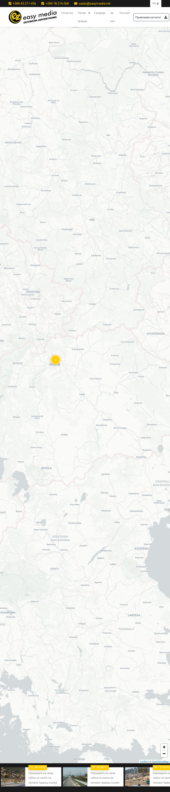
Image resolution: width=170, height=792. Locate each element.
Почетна (67, 13)
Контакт (125, 13)
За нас (112, 17)
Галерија (99, 13)
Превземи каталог (148, 17)
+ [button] (164, 747)
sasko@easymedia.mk (94, 3)
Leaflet (143, 761)
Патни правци (82, 17)
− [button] (164, 753)
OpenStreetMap (160, 761)
